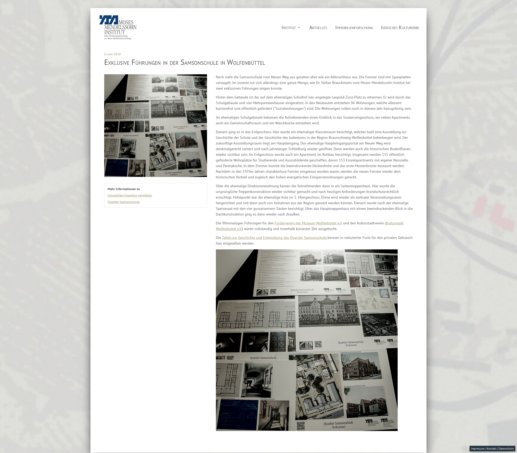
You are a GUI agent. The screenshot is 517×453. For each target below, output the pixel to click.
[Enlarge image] (155, 125)
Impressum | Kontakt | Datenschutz (492, 448)
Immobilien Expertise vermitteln (130, 195)
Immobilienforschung (354, 27)
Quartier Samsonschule (124, 202)
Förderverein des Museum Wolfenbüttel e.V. (308, 223)
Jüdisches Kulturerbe (400, 27)
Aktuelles (318, 27)
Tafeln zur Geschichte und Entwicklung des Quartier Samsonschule (275, 237)
